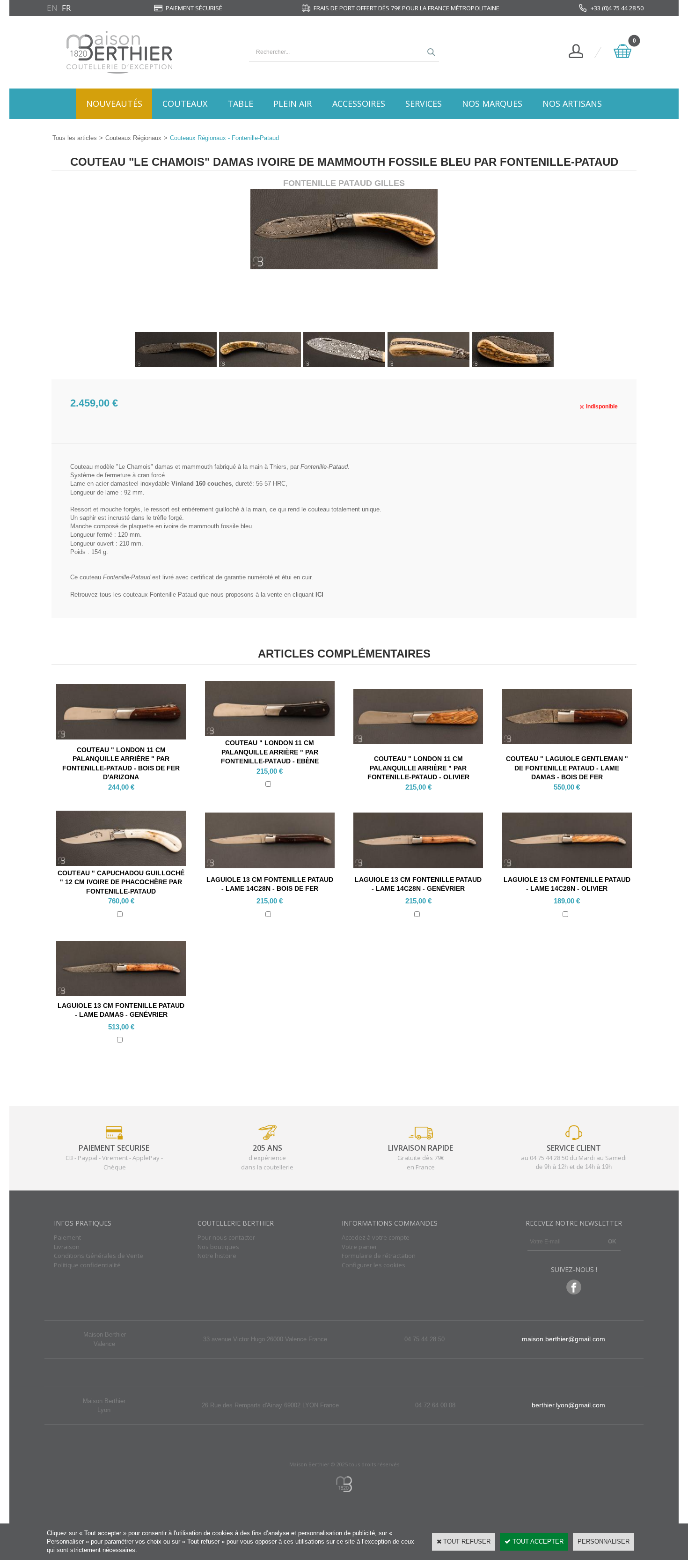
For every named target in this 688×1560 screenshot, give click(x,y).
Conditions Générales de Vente (98, 1255)
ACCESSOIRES (358, 103)
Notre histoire (217, 1255)
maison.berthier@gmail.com (563, 1339)
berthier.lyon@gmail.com (568, 1405)
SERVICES (423, 103)
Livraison (67, 1246)
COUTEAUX (184, 103)
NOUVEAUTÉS (114, 103)
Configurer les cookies (373, 1265)
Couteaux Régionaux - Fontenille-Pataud (224, 137)
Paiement (67, 1237)
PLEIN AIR (292, 103)
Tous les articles (74, 137)
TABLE (240, 103)
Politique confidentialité (87, 1265)
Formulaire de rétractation (379, 1255)
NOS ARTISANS (572, 103)
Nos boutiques (218, 1246)
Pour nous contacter (226, 1237)
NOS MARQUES (492, 103)
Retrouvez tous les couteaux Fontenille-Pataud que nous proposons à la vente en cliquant (196, 594)
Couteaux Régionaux (133, 137)
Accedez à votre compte (376, 1237)
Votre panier (359, 1246)
